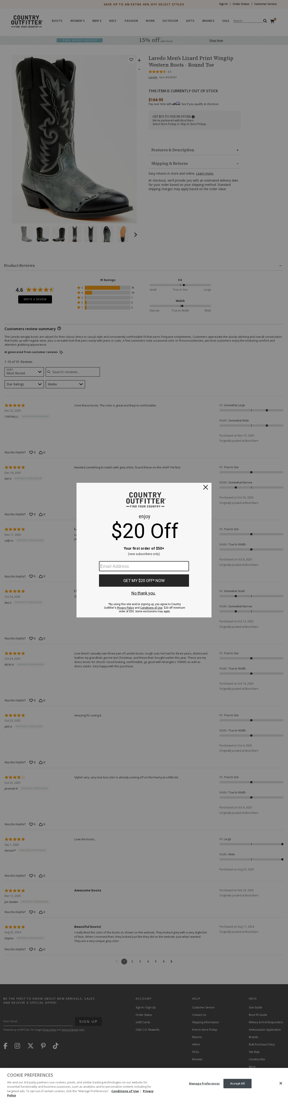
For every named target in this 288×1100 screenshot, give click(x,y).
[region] (144, 1084)
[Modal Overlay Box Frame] (144, 550)
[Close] (281, 1083)
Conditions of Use (125, 1091)
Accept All (237, 1083)
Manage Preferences (204, 1083)
